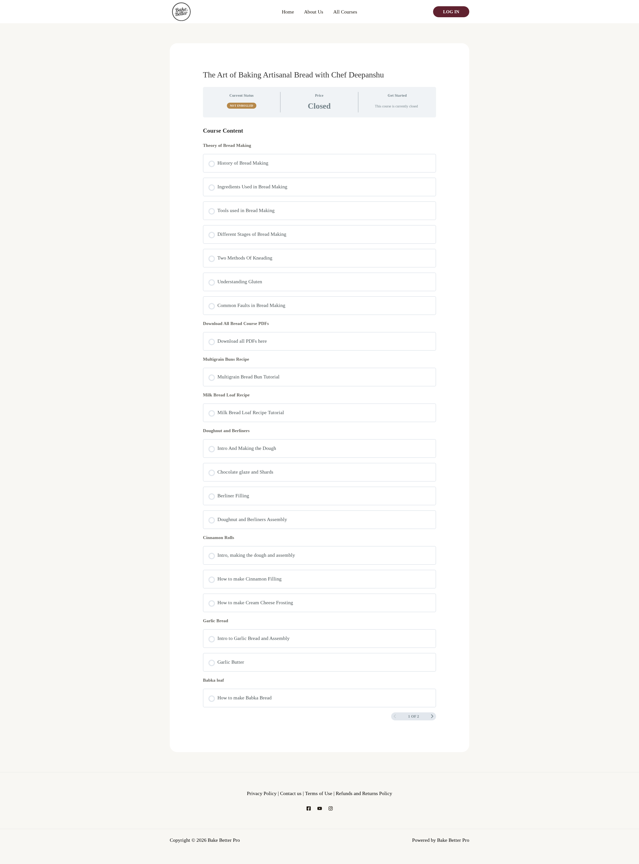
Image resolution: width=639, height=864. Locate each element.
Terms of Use (319, 793)
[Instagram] (330, 808)
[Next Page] (432, 716)
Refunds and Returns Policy (364, 793)
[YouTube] (319, 808)
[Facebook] (308, 808)
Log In (451, 11)
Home (288, 11)
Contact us (291, 793)
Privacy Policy (262, 793)
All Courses (345, 11)
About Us (313, 11)
